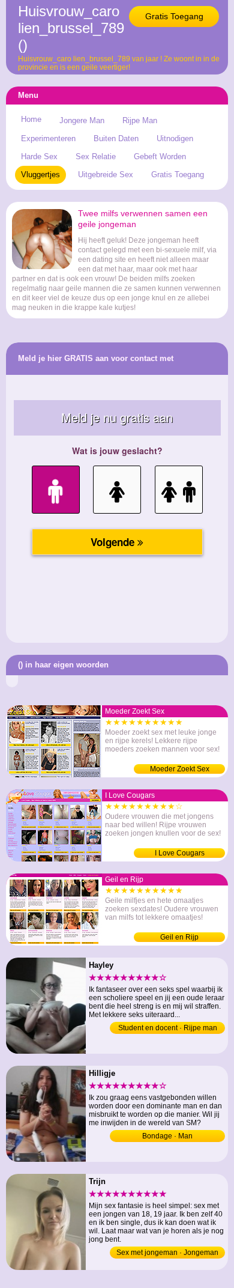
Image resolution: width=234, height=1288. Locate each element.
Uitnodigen (175, 138)
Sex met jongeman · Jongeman (167, 1252)
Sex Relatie (96, 156)
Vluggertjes (40, 174)
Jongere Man (81, 120)
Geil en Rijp (179, 937)
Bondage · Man (167, 1136)
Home (31, 119)
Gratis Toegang (174, 16)
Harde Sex (39, 156)
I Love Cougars (180, 853)
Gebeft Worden (160, 156)
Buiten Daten (116, 138)
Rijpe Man (139, 120)
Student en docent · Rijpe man (167, 1028)
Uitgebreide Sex (105, 174)
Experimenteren (48, 138)
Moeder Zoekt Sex (179, 769)
